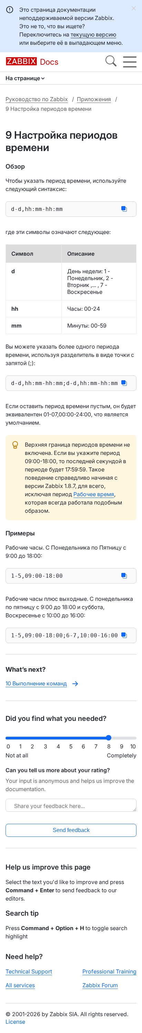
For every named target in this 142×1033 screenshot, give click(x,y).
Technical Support (29, 971)
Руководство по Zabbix (37, 99)
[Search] (110, 61)
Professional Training (109, 971)
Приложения (94, 99)
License (15, 1021)
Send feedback (71, 830)
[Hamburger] (129, 61)
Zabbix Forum (100, 985)
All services (20, 985)
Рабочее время (93, 494)
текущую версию (93, 34)
